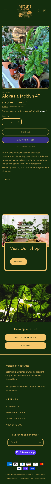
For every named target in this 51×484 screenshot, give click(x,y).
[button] (5, 11)
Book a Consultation (25, 337)
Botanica (14, 474)
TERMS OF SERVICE (15, 419)
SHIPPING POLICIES (15, 412)
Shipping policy (41, 478)
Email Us (25, 345)
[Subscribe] (40, 442)
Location (18, 261)
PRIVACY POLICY (13, 425)
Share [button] (7, 179)
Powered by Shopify (25, 474)
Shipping (5, 106)
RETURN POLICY (13, 406)
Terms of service (26, 478)
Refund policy (41, 474)
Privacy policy (12, 478)
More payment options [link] (25, 146)
